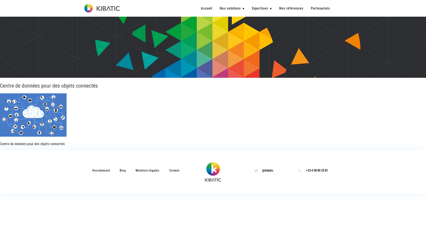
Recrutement (101, 170)
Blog (123, 170)
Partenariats (320, 8)
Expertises (260, 8)
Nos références (291, 8)
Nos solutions (230, 8)
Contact (174, 170)
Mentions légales (147, 170)
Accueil (206, 8)
